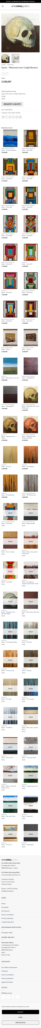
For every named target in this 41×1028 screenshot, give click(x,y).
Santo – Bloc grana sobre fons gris (30, 613)
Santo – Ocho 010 (6, 264)
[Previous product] (6, 73)
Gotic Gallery (11, 113)
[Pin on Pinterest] (16, 117)
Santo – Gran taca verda (29, 757)
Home (3, 65)
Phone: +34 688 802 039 (13, 1)
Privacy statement (7, 918)
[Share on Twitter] (10, 117)
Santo (3, 78)
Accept (20, 1012)
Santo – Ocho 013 (27, 292)
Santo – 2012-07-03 (7, 757)
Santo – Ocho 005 (27, 178)
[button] (2, 6)
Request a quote (12, 104)
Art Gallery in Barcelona (9, 967)
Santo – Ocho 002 (27, 150)
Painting (10, 65)
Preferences (20, 1022)
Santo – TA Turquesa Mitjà (9, 642)
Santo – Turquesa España (8, 150)
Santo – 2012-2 (26, 349)
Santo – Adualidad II (28, 844)
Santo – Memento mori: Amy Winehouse (30, 407)
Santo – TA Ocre (6, 466)
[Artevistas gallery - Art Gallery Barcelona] (20, 6)
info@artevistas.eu (28, 1)
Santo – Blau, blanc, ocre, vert (10, 378)
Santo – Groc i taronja (7, 552)
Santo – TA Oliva (27, 642)
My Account (5, 911)
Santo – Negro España (28, 523)
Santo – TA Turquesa (28, 699)
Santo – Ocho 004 (6, 178)
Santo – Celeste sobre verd (30, 786)
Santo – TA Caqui (6, 699)
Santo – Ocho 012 (6, 292)
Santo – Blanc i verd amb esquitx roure (8, 786)
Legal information (7, 982)
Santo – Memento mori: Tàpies (8, 437)
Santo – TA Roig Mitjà (7, 495)
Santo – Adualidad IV (7, 406)
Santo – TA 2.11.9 (6, 844)
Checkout (4, 971)
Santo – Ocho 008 (6, 235)
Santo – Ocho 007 (27, 207)
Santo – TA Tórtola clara (29, 495)
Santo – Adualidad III (28, 378)
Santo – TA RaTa (26, 670)
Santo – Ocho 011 (27, 264)
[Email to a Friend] (13, 117)
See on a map (5, 955)
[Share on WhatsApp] (3, 117)
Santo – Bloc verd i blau (8, 816)
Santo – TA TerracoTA (7, 670)
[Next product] (3, 73)
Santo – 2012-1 (5, 349)
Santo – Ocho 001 (6, 523)
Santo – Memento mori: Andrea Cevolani (29, 437)
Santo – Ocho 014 (6, 321)
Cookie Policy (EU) (7, 922)
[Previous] (4, 33)
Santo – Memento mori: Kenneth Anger (8, 613)
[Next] (36, 33)
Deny (20, 1017)
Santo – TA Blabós (6, 727)
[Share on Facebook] (6, 117)
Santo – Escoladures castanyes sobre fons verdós (30, 582)
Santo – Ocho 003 (6, 582)
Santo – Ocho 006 (6, 207)
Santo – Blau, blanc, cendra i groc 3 (30, 728)
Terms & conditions (7, 915)
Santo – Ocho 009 (27, 235)
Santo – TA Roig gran (28, 466)
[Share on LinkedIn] (20, 117)
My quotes (4, 907)
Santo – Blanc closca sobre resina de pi (30, 552)
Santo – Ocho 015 (27, 321)
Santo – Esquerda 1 (27, 816)
